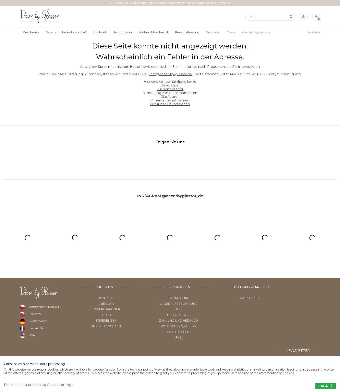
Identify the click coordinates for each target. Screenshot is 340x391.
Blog (106, 315)
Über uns (106, 304)
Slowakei (35, 314)
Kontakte (313, 32)
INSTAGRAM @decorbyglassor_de (170, 195)
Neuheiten (213, 32)
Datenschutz (178, 315)
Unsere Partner (106, 309)
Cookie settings (60, 385)
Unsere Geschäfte (106, 326)
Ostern (51, 32)
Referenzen (106, 320)
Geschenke (31, 32)
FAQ (178, 337)
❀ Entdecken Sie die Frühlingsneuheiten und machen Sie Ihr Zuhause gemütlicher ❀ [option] (170, 3)
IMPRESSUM (178, 298)
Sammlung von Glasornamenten (170, 93)
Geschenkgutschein (256, 32)
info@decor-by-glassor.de (170, 74)
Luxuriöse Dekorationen (170, 104)
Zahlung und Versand (178, 320)
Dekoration (170, 85)
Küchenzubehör (170, 89)
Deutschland (38, 321)
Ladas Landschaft (74, 32)
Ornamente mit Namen (170, 100)
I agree (325, 386)
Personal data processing (25, 385)
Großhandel (250, 298)
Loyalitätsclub (178, 332)
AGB (178, 309)
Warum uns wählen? (178, 326)
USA (32, 335)
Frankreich (36, 328)
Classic (231, 32)
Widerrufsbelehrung (178, 304)
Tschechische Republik (44, 307)
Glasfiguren (170, 96)
